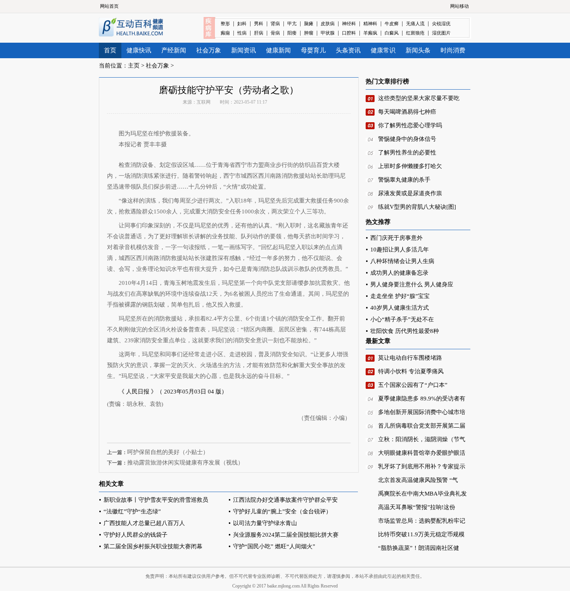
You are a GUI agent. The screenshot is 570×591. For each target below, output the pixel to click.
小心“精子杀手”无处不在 (402, 319)
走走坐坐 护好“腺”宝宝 (400, 296)
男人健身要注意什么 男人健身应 (411, 284)
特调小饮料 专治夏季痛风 (411, 371)
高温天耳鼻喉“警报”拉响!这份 (416, 507)
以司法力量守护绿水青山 (265, 523)
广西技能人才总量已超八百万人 (144, 523)
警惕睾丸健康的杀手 (404, 180)
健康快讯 (138, 50)
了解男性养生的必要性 (407, 152)
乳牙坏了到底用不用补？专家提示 (421, 466)
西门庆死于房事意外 (396, 238)
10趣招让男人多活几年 (399, 249)
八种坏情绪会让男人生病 (402, 261)
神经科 (349, 23)
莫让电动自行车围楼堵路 (410, 358)
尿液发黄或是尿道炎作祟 (410, 193)
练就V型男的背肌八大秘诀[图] (417, 207)
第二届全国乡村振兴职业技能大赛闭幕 (153, 546)
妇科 (242, 23)
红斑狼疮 (415, 33)
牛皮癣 (392, 23)
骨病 (275, 33)
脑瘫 (308, 23)
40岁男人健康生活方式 (399, 308)
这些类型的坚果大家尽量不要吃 (418, 98)
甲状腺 (328, 33)
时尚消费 (452, 50)
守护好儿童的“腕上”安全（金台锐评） (282, 511)
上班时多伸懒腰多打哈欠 (410, 166)
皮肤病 (328, 23)
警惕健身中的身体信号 (407, 139)
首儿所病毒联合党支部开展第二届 (421, 426)
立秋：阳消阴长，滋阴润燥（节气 (421, 439)
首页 (110, 50)
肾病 (275, 23)
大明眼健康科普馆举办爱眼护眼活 (421, 453)
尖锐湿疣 (441, 23)
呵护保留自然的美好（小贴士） (168, 452)
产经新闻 (173, 50)
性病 (242, 33)
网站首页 (109, 6)
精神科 (370, 23)
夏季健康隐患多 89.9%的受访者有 (421, 398)
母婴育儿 (313, 50)
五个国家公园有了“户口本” (412, 385)
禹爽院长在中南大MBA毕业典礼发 (422, 493)
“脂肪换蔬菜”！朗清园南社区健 (418, 548)
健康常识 (383, 50)
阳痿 (292, 33)
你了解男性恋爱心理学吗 (410, 125)
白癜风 (392, 33)
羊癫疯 (370, 33)
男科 (258, 23)
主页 (134, 65)
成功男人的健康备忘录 (399, 273)
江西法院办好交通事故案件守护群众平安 (285, 500)
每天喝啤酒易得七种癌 (407, 112)
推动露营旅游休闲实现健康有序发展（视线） (185, 462)
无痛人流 (415, 23)
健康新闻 (278, 50)
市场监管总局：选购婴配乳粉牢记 (421, 521)
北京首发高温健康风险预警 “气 (418, 480)
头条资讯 (348, 50)
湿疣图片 (441, 33)
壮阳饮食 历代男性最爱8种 (404, 331)
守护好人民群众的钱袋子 (136, 535)
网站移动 (459, 6)
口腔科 (349, 33)
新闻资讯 (243, 50)
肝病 (258, 33)
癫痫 (225, 33)
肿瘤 (308, 33)
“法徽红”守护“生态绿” (132, 511)
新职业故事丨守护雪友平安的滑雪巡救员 (156, 500)
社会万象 (208, 50)
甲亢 (292, 23)
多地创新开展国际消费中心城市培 (421, 412)
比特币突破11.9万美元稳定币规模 (421, 534)
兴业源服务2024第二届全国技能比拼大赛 (286, 535)
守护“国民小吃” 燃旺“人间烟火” (274, 546)
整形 (225, 23)
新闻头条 (418, 50)
